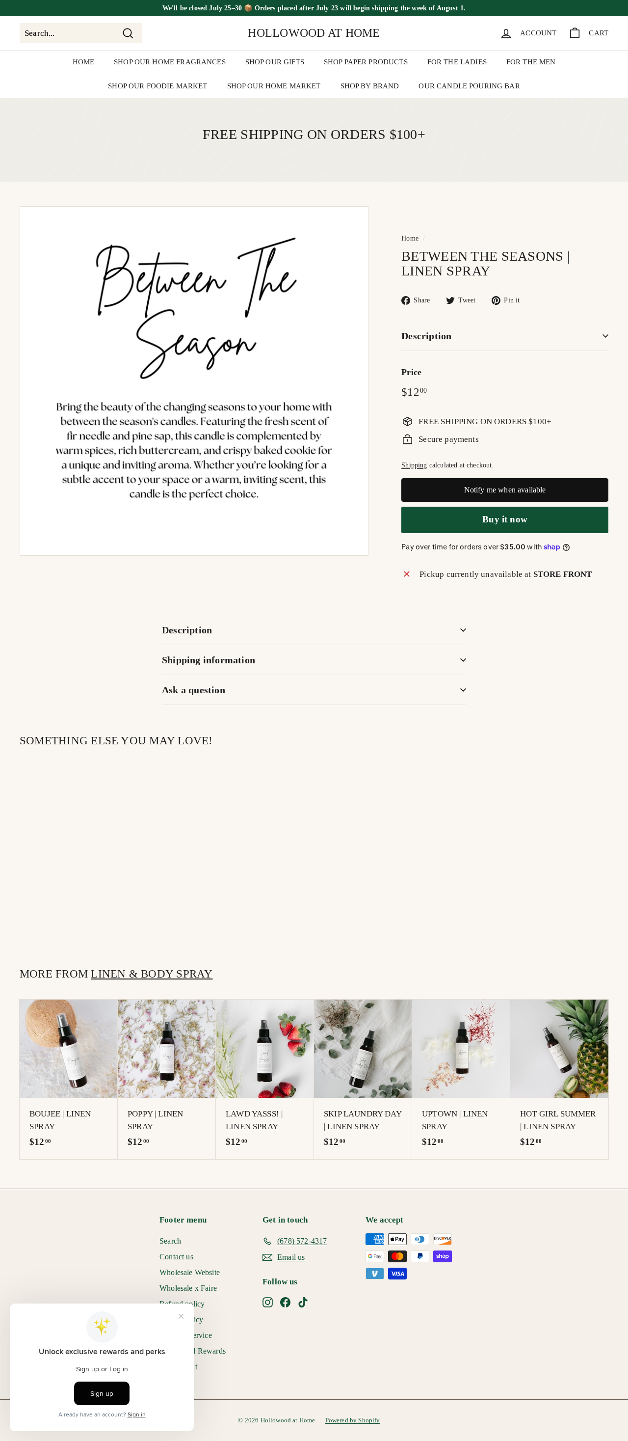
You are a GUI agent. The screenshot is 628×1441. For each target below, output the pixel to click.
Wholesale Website (189, 1272)
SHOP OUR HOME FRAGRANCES (170, 62)
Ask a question (193, 689)
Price (411, 372)
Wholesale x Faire (188, 1288)
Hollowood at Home (314, 33)
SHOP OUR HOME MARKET (274, 86)
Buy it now (504, 519)
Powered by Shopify (352, 1420)
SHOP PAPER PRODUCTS (366, 62)
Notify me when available (505, 490)
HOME (84, 62)
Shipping (414, 465)
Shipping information (208, 659)
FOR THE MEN (531, 62)
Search (170, 1241)
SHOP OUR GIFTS (274, 62)
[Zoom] (194, 381)
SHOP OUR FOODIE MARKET (157, 86)
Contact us (176, 1256)
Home (410, 238)
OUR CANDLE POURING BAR (469, 86)
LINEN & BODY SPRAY (151, 973)
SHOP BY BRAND (369, 86)
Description (426, 335)
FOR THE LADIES (457, 62)
